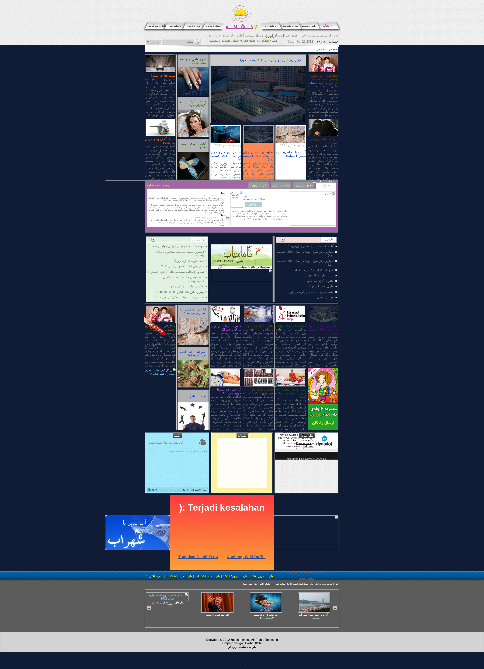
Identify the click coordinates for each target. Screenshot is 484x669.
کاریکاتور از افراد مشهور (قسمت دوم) (265, 616)
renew (286, 440)
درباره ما (214, 35)
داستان (277, 35)
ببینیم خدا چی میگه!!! (162, 75)
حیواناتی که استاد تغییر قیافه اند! (314, 269)
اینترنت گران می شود (320, 280)
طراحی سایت (247, 646)
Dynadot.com (304, 443)
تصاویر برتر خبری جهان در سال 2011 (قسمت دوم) (271, 60)
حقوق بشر (291, 35)
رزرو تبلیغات (269, 584)
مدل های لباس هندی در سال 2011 (182, 266)
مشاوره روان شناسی (257, 35)
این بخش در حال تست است (165, 442)
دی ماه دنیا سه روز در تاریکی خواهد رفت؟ (177, 246)
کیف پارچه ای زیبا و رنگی (188, 260)
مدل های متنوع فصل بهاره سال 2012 (168, 604)
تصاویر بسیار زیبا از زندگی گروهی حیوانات (178, 297)
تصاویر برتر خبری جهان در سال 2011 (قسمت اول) (225, 156)
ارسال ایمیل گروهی (300, 584)
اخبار (302, 35)
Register (297, 440)
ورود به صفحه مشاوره (158, 185)
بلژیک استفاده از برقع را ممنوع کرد (323, 141)
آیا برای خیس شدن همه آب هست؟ (313, 616)
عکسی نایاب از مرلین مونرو (186, 286)
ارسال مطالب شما (283, 584)
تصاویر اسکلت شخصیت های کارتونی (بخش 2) (175, 271)
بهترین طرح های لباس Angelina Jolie (180, 291)
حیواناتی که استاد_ (324, 49)
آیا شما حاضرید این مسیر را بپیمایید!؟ (311, 246)
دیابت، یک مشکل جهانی (319, 275)
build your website (305, 447)
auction (306, 434)
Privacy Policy (306, 578)
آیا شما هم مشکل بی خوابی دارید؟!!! (225, 391)
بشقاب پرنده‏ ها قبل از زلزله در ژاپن (311, 291)
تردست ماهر (198, 396)
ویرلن (231, 646)
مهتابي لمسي (325, 297)
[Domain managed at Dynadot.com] (324, 440)
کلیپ (239, 35)
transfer (309, 440)
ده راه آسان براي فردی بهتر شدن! (160, 141)
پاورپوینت (227, 35)
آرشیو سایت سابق (319, 35)
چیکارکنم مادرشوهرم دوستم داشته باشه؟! (323, 77)
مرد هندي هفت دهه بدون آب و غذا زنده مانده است (290, 393)
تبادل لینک (313, 584)
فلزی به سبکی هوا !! (321, 286)
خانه (335, 35)
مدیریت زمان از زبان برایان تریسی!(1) (225, 327)
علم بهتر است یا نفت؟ (217, 614)
